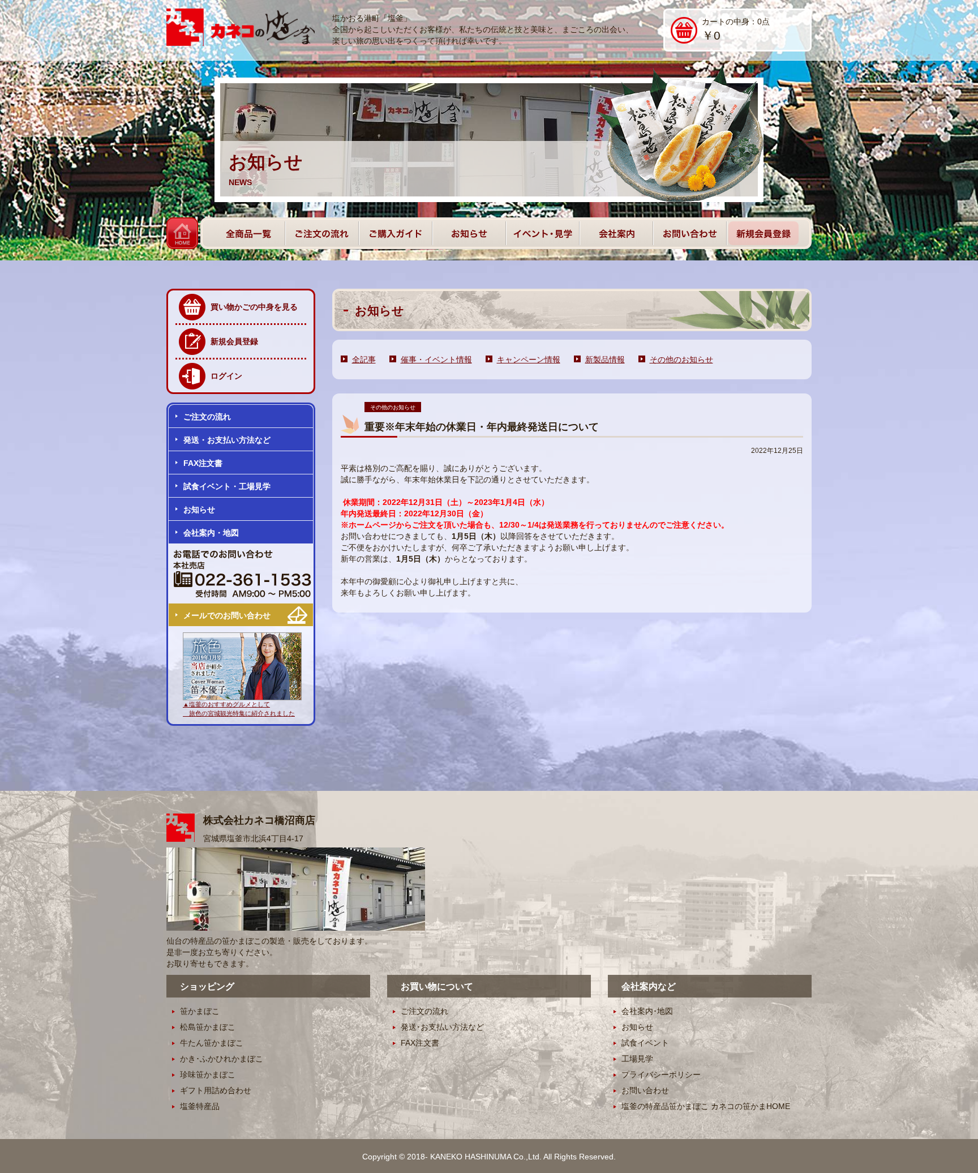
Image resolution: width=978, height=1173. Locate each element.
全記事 (364, 359)
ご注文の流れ (207, 416)
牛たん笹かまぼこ (211, 1042)
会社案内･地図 (647, 1011)
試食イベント (645, 1042)
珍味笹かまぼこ (207, 1074)
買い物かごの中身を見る (254, 306)
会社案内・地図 (211, 532)
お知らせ (199, 509)
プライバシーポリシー (661, 1074)
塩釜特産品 (200, 1106)
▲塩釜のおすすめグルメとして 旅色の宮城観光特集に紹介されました (239, 708)
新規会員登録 (234, 341)
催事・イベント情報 (436, 359)
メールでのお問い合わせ (227, 615)
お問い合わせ (645, 1090)
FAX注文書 (202, 463)
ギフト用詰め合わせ (215, 1090)
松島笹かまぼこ (207, 1026)
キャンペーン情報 (528, 359)
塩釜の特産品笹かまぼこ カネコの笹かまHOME (705, 1106)
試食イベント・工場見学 (227, 486)
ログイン (226, 375)
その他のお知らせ (681, 359)
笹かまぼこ (200, 1011)
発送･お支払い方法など (442, 1026)
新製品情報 (605, 359)
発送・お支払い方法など (227, 439)
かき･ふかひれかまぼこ (221, 1058)
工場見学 (637, 1058)
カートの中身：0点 (736, 29)
